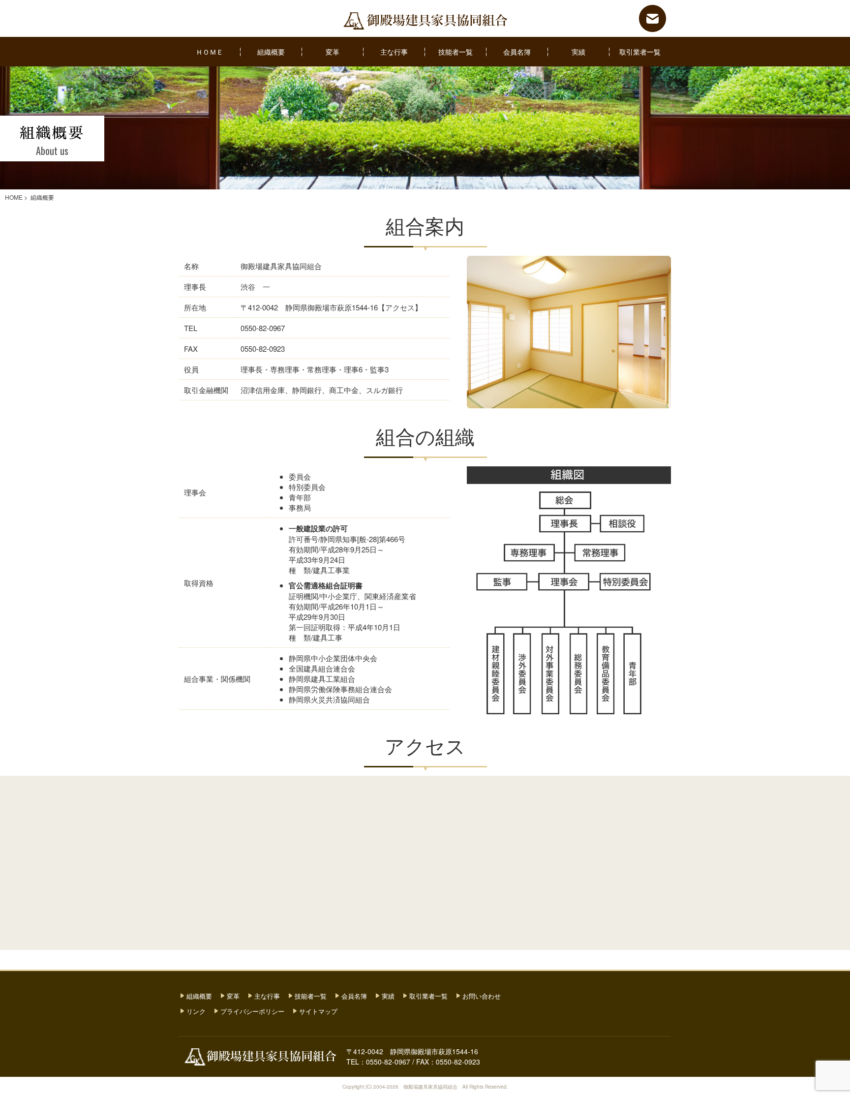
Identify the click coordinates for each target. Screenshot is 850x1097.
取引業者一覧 (640, 52)
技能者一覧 (455, 52)
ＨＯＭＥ (209, 52)
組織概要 (271, 52)
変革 (332, 52)
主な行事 (394, 52)
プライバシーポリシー (252, 1011)
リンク (196, 1011)
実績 (578, 52)
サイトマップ (318, 1011)
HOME (14, 197)
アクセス (400, 307)
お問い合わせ (481, 996)
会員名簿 (517, 52)
